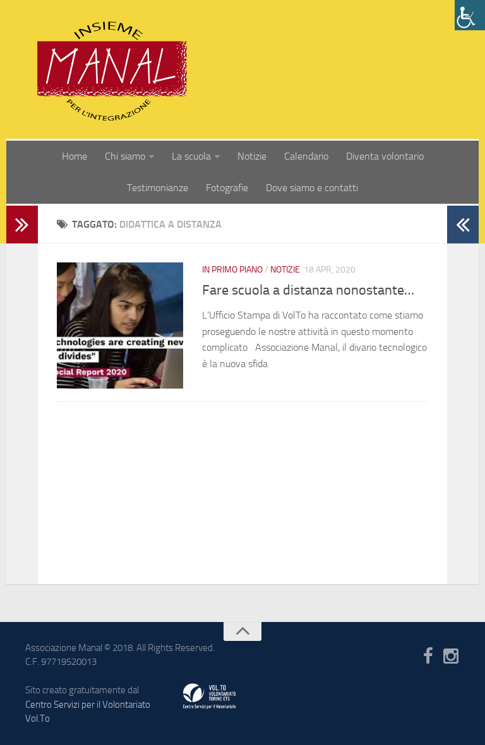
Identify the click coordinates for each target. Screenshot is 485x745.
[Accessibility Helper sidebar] (470, 15)
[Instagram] (451, 656)
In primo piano (232, 269)
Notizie (251, 156)
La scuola (191, 156)
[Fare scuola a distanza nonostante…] (120, 325)
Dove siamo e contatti (312, 188)
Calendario (306, 156)
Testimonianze (157, 188)
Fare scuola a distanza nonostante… (308, 290)
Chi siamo (125, 156)
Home (74, 156)
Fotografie (227, 188)
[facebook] (428, 656)
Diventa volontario (385, 156)
